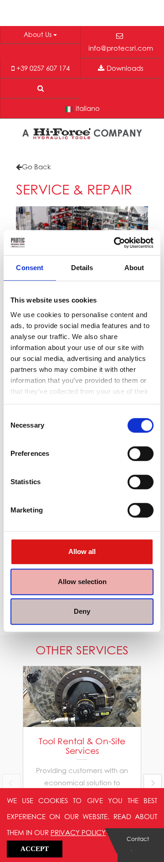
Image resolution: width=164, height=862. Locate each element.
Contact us (138, 845)
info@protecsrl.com (120, 48)
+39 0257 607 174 (43, 68)
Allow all (82, 551)
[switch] (141, 453)
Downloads (125, 68)
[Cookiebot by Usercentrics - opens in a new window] (116, 243)
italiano (88, 108)
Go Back (36, 166)
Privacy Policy (78, 832)
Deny (82, 611)
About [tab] (134, 268)
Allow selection (82, 581)
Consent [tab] (29, 268)
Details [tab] (82, 268)
